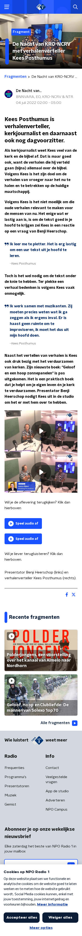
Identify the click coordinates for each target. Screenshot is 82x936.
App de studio (57, 791)
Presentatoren (17, 786)
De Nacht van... (28, 91)
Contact (52, 768)
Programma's (15, 777)
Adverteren (55, 800)
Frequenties (14, 768)
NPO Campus (56, 809)
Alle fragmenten (55, 723)
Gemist (10, 804)
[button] (6, 7)
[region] (41, 431)
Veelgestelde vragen (56, 779)
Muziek (10, 795)
